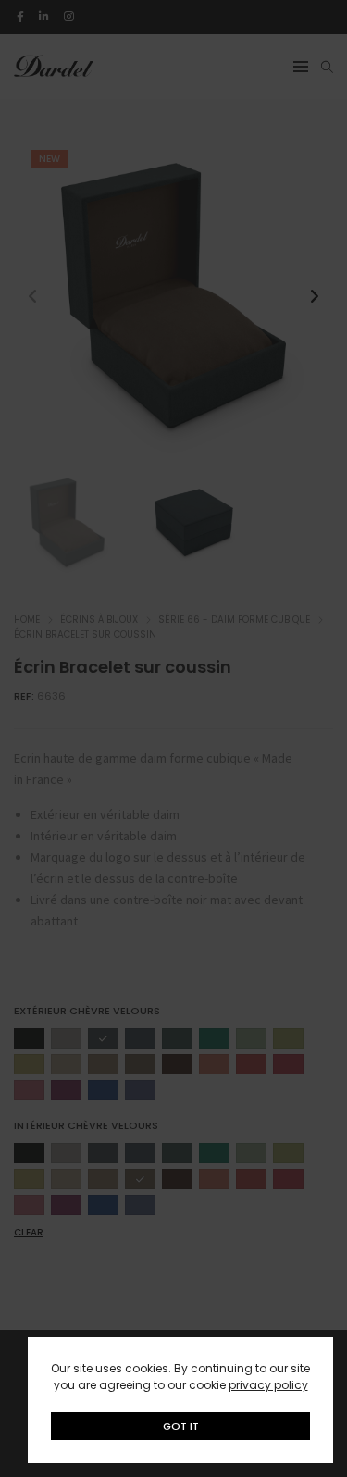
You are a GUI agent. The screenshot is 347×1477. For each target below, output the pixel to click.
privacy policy (268, 1385)
